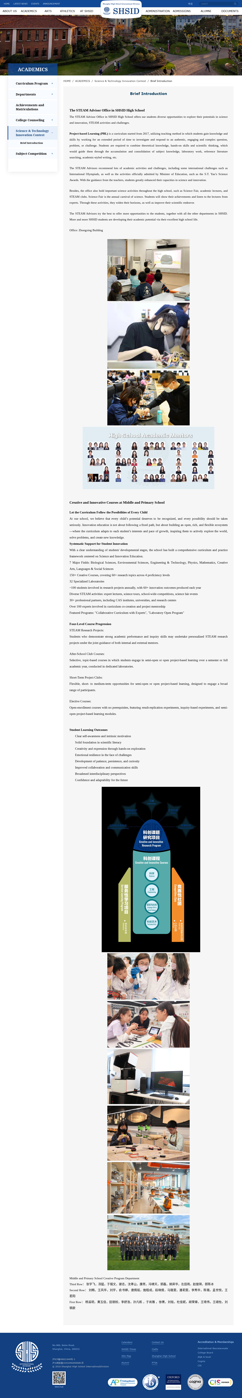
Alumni (125, 1362)
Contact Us (158, 1342)
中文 (190, 3)
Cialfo (155, 1349)
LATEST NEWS (20, 3)
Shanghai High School (164, 1356)
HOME (7, 3)
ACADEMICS (82, 80)
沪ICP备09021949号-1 (63, 1359)
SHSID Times (128, 1349)
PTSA (154, 1362)
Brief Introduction (31, 142)
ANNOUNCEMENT (51, 3)
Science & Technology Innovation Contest (120, 80)
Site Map (126, 1356)
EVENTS (35, 3)
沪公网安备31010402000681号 (68, 1363)
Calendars (126, 1342)
